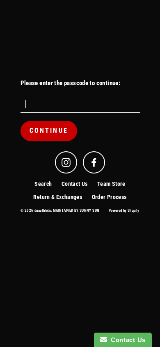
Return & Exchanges (57, 197)
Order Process (109, 197)
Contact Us (75, 183)
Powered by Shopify (124, 210)
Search (43, 183)
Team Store (111, 183)
